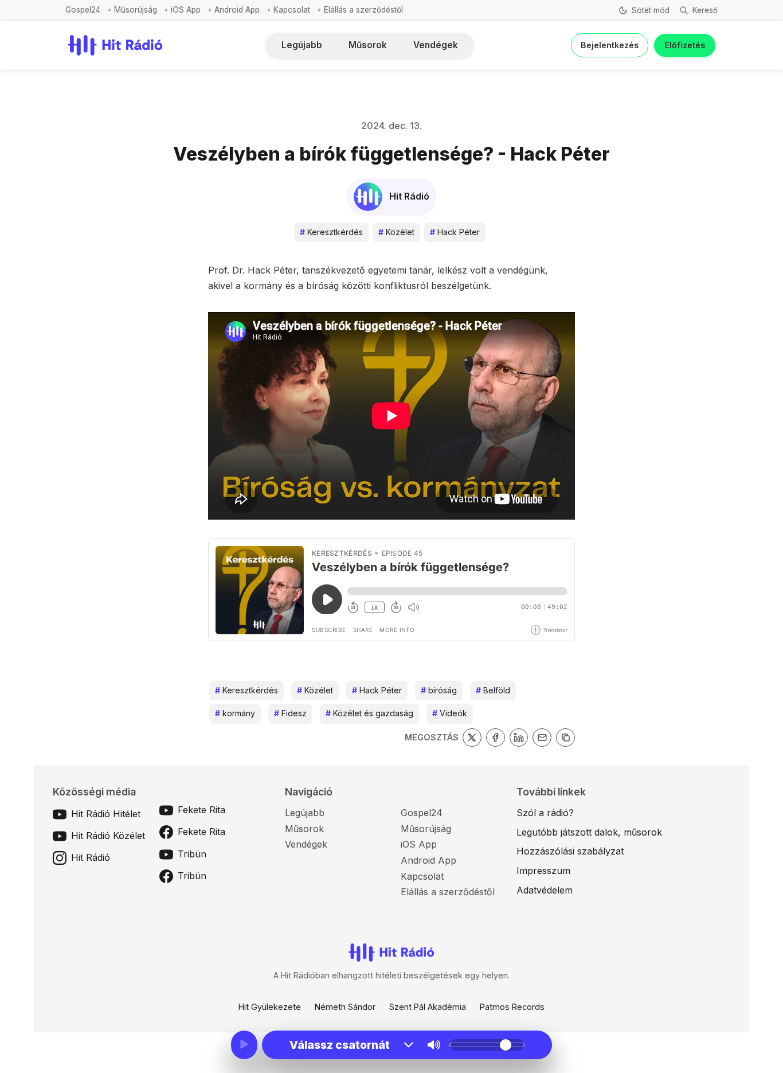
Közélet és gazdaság (369, 713)
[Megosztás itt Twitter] (472, 737)
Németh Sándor (345, 1007)
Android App (237, 9)
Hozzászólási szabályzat (570, 851)
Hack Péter (455, 232)
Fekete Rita (201, 810)
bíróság (439, 690)
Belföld (493, 690)
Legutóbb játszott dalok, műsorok (589, 832)
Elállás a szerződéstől (363, 9)
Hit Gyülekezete (269, 1007)
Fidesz (290, 713)
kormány (235, 713)
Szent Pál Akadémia (427, 1007)
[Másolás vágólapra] (565, 737)
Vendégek (435, 45)
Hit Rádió (90, 857)
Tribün (192, 854)
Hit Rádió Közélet (108, 835)
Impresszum (543, 870)
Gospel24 (82, 9)
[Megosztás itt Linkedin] (519, 737)
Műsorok (368, 45)
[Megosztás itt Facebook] (495, 737)
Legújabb (301, 45)
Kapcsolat (291, 9)
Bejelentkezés (610, 45)
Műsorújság (135, 9)
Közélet (396, 232)
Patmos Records (512, 1007)
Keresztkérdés (331, 232)
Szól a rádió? (545, 812)
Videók (449, 713)
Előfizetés (684, 45)
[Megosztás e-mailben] (542, 737)
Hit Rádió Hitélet (105, 814)
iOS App (186, 9)
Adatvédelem (544, 890)
